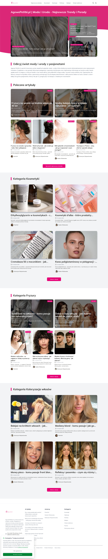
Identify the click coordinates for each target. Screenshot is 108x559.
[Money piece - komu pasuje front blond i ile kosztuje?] (32, 455)
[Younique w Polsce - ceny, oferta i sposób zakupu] (86, 132)
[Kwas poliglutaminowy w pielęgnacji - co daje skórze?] (76, 245)
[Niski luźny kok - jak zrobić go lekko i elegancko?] (43, 132)
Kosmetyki (47, 3)
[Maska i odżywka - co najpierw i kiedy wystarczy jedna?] (21, 342)
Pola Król (16, 225)
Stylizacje (54, 3)
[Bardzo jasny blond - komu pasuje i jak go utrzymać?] (39, 37)
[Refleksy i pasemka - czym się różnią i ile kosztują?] (76, 455)
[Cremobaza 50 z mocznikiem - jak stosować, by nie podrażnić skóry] (32, 245)
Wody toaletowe (77, 3)
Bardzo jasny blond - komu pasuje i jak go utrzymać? (33, 49)
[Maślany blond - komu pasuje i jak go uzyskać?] (76, 409)
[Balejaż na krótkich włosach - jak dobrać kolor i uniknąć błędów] (32, 409)
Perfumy (62, 3)
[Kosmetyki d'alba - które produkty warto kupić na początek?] (76, 198)
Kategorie (67, 509)
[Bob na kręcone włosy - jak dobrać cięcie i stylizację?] (43, 342)
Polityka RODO (39, 547)
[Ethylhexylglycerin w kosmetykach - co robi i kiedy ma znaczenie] (32, 198)
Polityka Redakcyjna (48, 547)
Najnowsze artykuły (36, 3)
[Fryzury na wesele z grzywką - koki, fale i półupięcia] (21, 132)
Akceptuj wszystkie (17, 554)
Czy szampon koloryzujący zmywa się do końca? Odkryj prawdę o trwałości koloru (34, 529)
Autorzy (47, 509)
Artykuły (28, 509)
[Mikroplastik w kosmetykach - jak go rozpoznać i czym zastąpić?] (65, 132)
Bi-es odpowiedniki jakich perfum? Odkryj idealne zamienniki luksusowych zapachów (33, 514)
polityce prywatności (23, 547)
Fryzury (66, 525)
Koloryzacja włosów (69, 528)
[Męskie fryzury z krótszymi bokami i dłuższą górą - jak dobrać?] (65, 342)
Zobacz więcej (54, 279)
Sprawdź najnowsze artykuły (54, 166)
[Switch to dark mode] (96, 3)
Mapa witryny (57, 547)
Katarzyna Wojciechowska (20, 271)
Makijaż (68, 3)
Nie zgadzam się (18, 551)
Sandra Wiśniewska (19, 114)
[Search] (93, 3)
